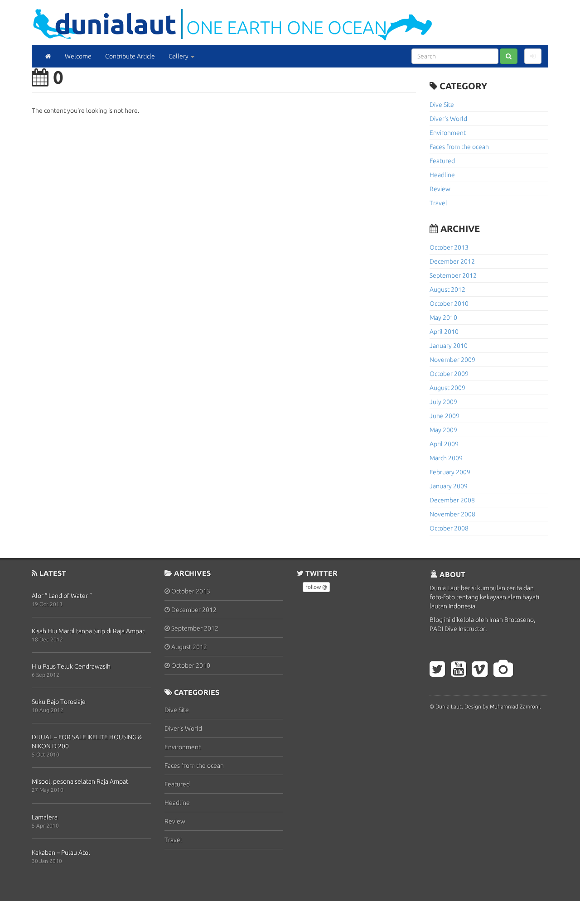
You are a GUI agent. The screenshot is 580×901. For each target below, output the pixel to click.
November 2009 (452, 359)
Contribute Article (130, 56)
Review (440, 189)
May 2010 (443, 317)
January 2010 (449, 345)
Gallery (179, 56)
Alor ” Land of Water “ (62, 595)
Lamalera (45, 817)
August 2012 (447, 289)
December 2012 (452, 261)
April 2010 (444, 331)
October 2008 (449, 528)
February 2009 (450, 472)
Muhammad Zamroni (515, 706)
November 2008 (452, 514)
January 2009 (449, 486)
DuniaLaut (115, 24)
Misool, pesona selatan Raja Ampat (80, 781)
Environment (448, 132)
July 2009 (443, 401)
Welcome (78, 56)
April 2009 (444, 444)
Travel (438, 203)
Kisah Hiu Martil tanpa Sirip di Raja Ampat (88, 631)
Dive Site (442, 104)
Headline (442, 174)
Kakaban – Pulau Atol (61, 852)
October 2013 (449, 247)
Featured (442, 160)
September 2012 (453, 275)
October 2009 (449, 373)
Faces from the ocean (459, 146)
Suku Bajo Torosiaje (59, 701)
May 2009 (443, 430)
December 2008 (452, 500)
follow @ (316, 587)
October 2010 (449, 303)
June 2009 (444, 415)
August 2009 (447, 387)
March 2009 (446, 458)
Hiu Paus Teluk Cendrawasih (71, 666)
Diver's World (448, 118)
